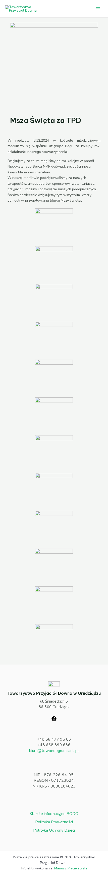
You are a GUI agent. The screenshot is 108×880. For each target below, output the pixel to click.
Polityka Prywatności (54, 822)
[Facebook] (54, 718)
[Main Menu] (98, 9)
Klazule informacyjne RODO (54, 813)
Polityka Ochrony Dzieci (54, 830)
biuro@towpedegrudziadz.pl (54, 750)
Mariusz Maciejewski (70, 868)
